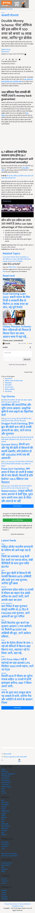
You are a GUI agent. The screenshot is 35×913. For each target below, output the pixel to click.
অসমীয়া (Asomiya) (6, 787)
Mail (4, 271)
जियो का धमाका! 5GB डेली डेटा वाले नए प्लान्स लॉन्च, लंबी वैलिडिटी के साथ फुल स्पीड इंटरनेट (17, 561)
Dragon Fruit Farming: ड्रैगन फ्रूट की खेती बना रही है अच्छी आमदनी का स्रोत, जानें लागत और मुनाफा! (17, 428)
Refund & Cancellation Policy (21, 905)
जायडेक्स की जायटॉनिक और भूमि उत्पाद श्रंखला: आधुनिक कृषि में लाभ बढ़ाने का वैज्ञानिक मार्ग (17, 410)
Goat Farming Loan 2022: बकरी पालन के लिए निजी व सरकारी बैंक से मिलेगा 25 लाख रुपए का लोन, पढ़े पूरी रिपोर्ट (16, 300)
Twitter (3, 892)
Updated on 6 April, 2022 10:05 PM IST (13, 54)
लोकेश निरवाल (5, 52)
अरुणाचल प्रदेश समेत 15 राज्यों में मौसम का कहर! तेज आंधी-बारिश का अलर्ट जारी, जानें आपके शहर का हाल (17, 594)
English (3, 769)
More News (17, 708)
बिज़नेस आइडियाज (10, 389)
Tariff (3, 848)
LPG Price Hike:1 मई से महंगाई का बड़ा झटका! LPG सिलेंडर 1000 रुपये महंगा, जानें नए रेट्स (17, 664)
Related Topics (11, 253)
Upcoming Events (6, 863)
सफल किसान (8, 378)
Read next (9, 275)
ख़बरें (25, 757)
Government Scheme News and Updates (15, 257)
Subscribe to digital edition (9, 856)
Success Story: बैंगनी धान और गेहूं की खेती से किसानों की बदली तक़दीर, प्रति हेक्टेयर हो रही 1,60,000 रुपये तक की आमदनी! (17, 451)
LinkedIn (3, 895)
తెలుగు (3, 791)
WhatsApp (4, 899)
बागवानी (3, 809)
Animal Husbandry (6, 603)
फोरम (2, 867)
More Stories (18, 506)
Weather (4, 587)
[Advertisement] (17, 728)
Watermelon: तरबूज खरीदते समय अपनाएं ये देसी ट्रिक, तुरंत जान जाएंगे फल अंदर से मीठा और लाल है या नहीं (17, 496)
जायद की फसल (9, 387)
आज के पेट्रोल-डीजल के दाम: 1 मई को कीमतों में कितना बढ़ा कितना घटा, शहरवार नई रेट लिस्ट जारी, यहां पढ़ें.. (17, 648)
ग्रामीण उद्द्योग (4, 824)
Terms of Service (19, 904)
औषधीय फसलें (5, 811)
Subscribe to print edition (9, 853)
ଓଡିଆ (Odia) (5, 784)
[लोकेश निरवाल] (6, 50)
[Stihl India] (14, 4)
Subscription (5, 844)
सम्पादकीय (4, 830)
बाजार (2, 822)
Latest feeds (8, 540)
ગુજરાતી (3, 793)
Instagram (4, 897)
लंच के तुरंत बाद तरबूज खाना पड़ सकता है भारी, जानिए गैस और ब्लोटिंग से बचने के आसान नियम (16, 697)
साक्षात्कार (4, 807)
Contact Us (4, 881)
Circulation (4, 846)
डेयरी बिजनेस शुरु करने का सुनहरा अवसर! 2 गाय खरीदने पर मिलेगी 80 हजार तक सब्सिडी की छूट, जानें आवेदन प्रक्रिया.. (16, 630)
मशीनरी (3, 815)
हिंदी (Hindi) (4, 772)
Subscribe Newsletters (17, 534)
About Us (4, 879)
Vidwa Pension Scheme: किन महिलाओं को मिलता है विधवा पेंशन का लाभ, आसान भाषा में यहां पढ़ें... (17, 331)
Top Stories (8, 396)
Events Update (5, 865)
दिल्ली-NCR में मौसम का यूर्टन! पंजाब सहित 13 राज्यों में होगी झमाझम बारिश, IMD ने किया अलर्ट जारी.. (16, 681)
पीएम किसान (8, 391)
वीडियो (3, 871)
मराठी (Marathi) (5, 776)
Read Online (4, 842)
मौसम (2, 820)
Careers (3, 883)
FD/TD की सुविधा (18, 261)
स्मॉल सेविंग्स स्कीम (22, 259)
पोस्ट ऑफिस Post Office (10, 259)
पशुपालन (3, 813)
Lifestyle (4, 690)
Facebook (4, 890)
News (3, 544)
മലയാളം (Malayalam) (8, 774)
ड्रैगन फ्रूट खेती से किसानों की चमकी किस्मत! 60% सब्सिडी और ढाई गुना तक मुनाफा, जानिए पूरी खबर (16, 578)
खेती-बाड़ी (3, 817)
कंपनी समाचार (5, 802)
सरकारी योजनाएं (10, 15)
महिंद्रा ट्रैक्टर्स (8, 383)
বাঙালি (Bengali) (5, 780)
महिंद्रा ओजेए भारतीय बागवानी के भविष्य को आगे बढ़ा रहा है (17, 548)
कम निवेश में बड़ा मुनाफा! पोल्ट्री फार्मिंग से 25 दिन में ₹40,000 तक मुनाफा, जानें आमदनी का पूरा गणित (15, 611)
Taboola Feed (28, 372)
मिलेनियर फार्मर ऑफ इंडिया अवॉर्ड (13, 381)
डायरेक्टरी (3, 835)
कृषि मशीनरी (8, 385)
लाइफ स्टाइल (4, 828)
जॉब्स (19, 762)
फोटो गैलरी (4, 869)
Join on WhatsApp (17, 520)
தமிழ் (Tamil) (5, 778)
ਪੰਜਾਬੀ (3, 789)
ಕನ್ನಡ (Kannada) (6, 782)
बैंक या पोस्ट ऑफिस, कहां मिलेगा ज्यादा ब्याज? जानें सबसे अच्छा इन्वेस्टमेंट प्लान (17, 177)
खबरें (2, 800)
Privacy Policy (8, 904)
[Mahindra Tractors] (6, 9)
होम (10, 754)
